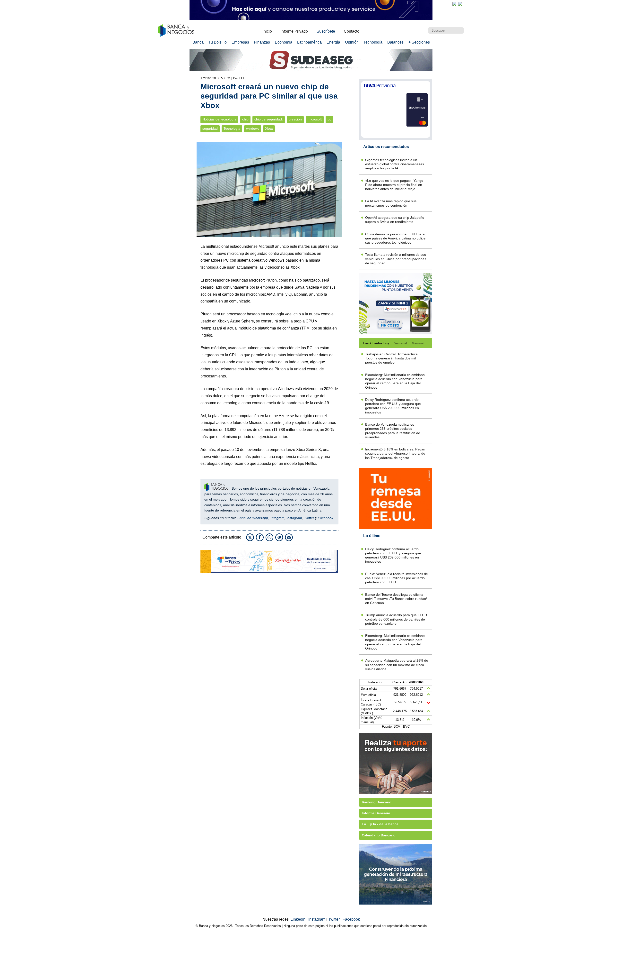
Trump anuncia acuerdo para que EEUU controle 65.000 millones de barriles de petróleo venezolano (396, 619)
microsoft (315, 119)
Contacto (351, 31)
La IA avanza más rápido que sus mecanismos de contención (390, 203)
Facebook (325, 518)
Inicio (267, 31)
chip (245, 119)
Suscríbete (326, 31)
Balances (395, 42)
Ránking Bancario (376, 802)
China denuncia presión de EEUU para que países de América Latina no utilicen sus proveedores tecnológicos (396, 238)
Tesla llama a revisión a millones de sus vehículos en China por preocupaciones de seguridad (395, 259)
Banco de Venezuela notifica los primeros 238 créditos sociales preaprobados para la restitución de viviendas (392, 430)
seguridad (210, 128)
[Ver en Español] (460, 4)
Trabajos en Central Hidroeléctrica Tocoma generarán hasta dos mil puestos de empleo (391, 358)
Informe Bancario (376, 813)
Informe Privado (294, 31)
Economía (283, 42)
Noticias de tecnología (219, 119)
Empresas (240, 42)
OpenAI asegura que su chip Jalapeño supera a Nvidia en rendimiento (394, 220)
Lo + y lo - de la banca (380, 824)
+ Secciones (419, 42)
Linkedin (298, 919)
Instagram (294, 518)
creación (295, 119)
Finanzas (262, 42)
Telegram (277, 518)
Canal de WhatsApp (252, 518)
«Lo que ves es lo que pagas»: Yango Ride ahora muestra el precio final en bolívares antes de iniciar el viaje (394, 185)
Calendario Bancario (379, 835)
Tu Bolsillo (217, 42)
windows (252, 128)
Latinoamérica (309, 42)
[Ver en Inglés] (454, 4)
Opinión (352, 42)
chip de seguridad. (268, 119)
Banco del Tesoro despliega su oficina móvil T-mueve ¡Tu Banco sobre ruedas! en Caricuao (396, 599)
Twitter (309, 518)
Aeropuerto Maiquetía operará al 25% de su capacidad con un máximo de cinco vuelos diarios (396, 665)
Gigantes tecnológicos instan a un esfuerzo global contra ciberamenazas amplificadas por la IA (394, 164)
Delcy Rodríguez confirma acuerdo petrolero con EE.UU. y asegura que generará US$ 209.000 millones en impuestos (393, 406)
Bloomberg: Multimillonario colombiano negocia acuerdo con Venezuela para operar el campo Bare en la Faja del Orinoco (395, 381)
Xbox (269, 128)
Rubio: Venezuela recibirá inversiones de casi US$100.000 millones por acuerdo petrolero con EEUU (396, 578)
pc (329, 119)
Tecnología (372, 42)
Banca (198, 42)
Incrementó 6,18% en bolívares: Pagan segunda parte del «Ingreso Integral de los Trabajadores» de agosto (395, 453)
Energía (333, 42)
